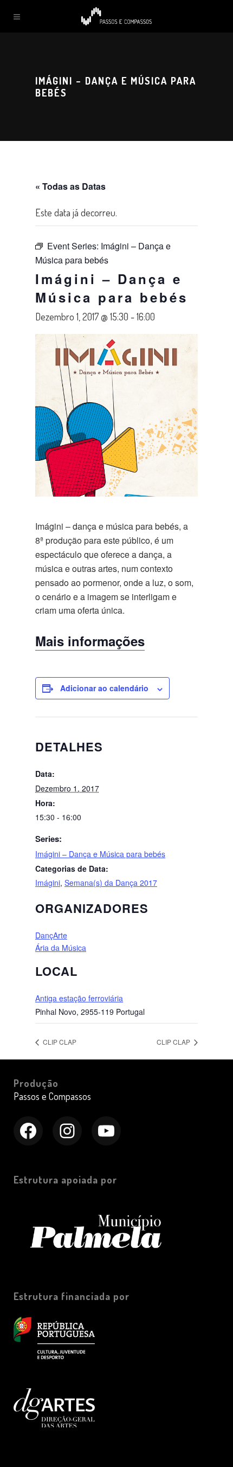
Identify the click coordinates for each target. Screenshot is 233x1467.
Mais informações (90, 641)
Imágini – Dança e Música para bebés (100, 853)
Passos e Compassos (52, 1096)
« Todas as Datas (70, 186)
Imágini (47, 882)
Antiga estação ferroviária (79, 998)
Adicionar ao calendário (104, 688)
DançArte (51, 935)
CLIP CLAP (58, 1041)
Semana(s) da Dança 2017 (110, 882)
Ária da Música (60, 947)
